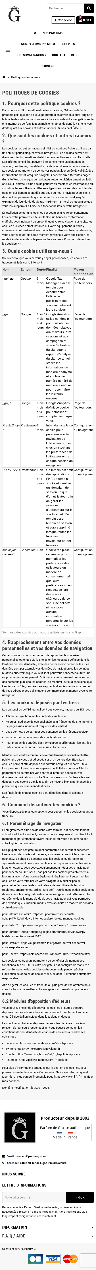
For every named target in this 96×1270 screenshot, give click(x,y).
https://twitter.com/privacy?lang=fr (38, 1048)
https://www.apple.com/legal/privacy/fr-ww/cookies (53, 925)
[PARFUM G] (13, 13)
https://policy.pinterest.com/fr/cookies (43, 1059)
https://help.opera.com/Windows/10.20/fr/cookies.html (55, 954)
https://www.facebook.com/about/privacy (46, 1043)
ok (82, 1197)
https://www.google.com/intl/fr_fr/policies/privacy (48, 1054)
